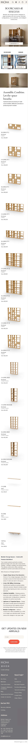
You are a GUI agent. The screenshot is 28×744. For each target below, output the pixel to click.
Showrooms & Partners (7, 694)
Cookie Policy (18, 695)
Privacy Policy (18, 692)
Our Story (3, 679)
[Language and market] (16, 2)
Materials (3, 681)
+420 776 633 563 (8, 730)
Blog (2, 691)
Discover (6, 67)
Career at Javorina (6, 697)
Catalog (3, 710)
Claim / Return (18, 698)
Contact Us (18, 681)
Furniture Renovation (20, 687)
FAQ (16, 679)
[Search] (12, 2)
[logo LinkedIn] (8, 666)
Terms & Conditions (20, 689)
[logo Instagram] (6, 666)
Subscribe (14, 642)
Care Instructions (5, 684)
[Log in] (19, 2)
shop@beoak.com (5, 736)
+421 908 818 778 (8, 728)
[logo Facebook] (4, 666)
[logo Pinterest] (2, 666)
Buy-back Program (19, 684)
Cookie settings (5, 669)
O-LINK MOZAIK (13, 43)
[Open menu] (25, 2)
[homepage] (5, 2)
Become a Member (6, 707)
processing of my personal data (17, 647)
